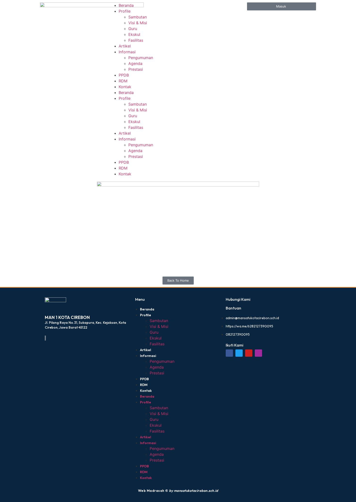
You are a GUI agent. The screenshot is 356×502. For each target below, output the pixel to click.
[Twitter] (239, 353)
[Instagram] (258, 353)
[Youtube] (248, 353)
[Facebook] (229, 353)
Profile (125, 11)
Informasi (127, 51)
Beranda (126, 5)
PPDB (124, 75)
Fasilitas (135, 40)
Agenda (135, 63)
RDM (123, 80)
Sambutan (137, 17)
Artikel (125, 46)
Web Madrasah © (178, 490)
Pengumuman (140, 57)
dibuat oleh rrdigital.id (46, 290)
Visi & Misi (137, 22)
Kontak (125, 86)
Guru (132, 28)
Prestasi (135, 69)
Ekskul (134, 34)
